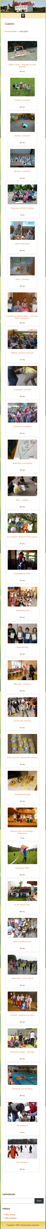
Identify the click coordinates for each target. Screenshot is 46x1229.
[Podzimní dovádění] (22, 422)
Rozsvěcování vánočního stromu (22, 758)
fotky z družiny (22, 279)
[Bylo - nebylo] (22, 496)
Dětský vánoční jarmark (22, 353)
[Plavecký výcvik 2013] (22, 1084)
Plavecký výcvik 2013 (22, 1089)
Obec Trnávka (10, 1214)
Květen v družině (22, 100)
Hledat (39, 1201)
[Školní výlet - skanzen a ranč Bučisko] (22, 60)
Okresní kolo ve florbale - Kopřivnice (22, 832)
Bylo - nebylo (22, 500)
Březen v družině (22, 171)
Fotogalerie (10, 31)
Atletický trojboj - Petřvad (22, 1052)
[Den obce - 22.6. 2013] (22, 974)
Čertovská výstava (22, 721)
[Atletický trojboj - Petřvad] (22, 1047)
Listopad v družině (22, 390)
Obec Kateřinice (11, 1218)
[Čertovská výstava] (22, 716)
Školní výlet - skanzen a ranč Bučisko (22, 66)
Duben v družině (22, 136)
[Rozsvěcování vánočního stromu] (22, 753)
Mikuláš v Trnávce (22, 684)
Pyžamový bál (22, 610)
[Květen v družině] (22, 96)
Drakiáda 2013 (22, 868)
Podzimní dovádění (22, 426)
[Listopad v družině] (22, 385)
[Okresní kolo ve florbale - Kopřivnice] (22, 827)
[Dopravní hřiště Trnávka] (22, 204)
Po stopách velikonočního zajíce (22, 537)
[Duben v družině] (22, 131)
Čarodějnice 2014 (22, 574)
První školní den (22, 905)
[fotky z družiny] (22, 275)
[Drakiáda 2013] (22, 863)
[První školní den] (22, 900)
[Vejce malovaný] (22, 239)
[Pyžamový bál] (22, 606)
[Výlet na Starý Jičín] (22, 937)
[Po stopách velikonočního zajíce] (22, 532)
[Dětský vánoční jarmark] (22, 348)
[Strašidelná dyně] (22, 790)
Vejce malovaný (22, 244)
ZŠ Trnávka (23, 3)
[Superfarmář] (22, 643)
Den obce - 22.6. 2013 (22, 978)
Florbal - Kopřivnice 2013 (22, 1015)
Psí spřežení (22, 1126)
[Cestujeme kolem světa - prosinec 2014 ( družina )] (22, 312)
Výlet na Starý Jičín (22, 942)
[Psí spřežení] (22, 1121)
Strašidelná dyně (22, 794)
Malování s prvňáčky (22, 463)
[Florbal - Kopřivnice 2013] (22, 1011)
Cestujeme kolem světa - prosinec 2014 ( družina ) (22, 317)
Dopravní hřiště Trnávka (22, 208)
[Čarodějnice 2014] (22, 569)
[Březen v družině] (22, 167)
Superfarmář (22, 647)
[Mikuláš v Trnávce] (22, 680)
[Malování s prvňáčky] (22, 459)
